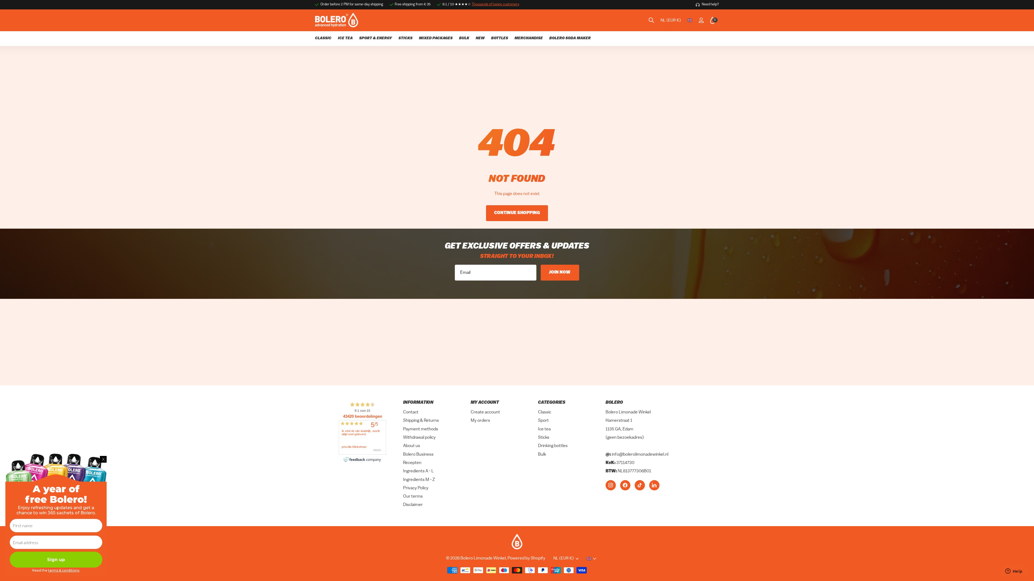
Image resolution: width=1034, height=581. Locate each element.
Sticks (543, 437)
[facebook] (625, 485)
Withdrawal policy (419, 437)
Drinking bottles (553, 446)
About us (411, 446)
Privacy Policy (415, 488)
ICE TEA (345, 38)
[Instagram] (611, 485)
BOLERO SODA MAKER (570, 38)
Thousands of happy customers (495, 4)
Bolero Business (418, 454)
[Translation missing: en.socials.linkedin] (654, 485)
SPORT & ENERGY (375, 38)
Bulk (542, 454)
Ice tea (544, 429)
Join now (560, 272)
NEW (480, 38)
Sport (543, 421)
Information (418, 403)
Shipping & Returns (421, 421)
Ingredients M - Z (419, 480)
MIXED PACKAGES (436, 38)
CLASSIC (323, 38)
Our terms (413, 497)
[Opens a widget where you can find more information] (1014, 571)
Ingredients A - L (418, 471)
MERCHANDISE (529, 38)
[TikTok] (640, 485)
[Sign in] (701, 20)
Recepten (412, 463)
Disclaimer (413, 505)
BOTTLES (499, 38)
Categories (551, 403)
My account (485, 403)
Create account (485, 412)
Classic (544, 412)
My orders (480, 421)
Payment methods (420, 429)
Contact (410, 412)
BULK (464, 38)
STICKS (406, 38)
